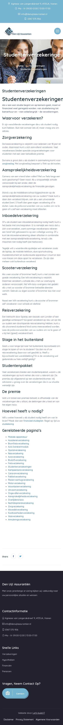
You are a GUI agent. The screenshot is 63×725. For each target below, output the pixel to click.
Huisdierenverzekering (18, 440)
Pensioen (6, 671)
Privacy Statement (25, 719)
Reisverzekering (15, 453)
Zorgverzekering (16, 506)
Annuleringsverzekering (19, 519)
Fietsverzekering (16, 463)
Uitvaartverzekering (17, 490)
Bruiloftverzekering (17, 460)
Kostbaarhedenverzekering (21, 513)
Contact (20, 693)
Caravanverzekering (18, 473)
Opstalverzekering (17, 450)
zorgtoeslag (8, 163)
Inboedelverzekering (18, 509)
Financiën (7, 665)
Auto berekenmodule (18, 446)
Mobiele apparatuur (17, 437)
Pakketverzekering (17, 476)
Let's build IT (39, 713)
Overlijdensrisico (16, 499)
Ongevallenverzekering (19, 493)
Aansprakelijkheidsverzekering (23, 496)
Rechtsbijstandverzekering (21, 503)
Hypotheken (8, 659)
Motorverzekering (16, 483)
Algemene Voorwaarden (47, 719)
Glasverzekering (16, 516)
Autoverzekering (16, 457)
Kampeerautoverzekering (20, 470)
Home (20, 66)
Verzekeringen (37, 66)
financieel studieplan (33, 420)
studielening (8, 424)
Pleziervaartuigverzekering (21, 480)
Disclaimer (9, 719)
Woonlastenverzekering (19, 486)
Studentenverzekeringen (20, 466)
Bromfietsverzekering (18, 443)
